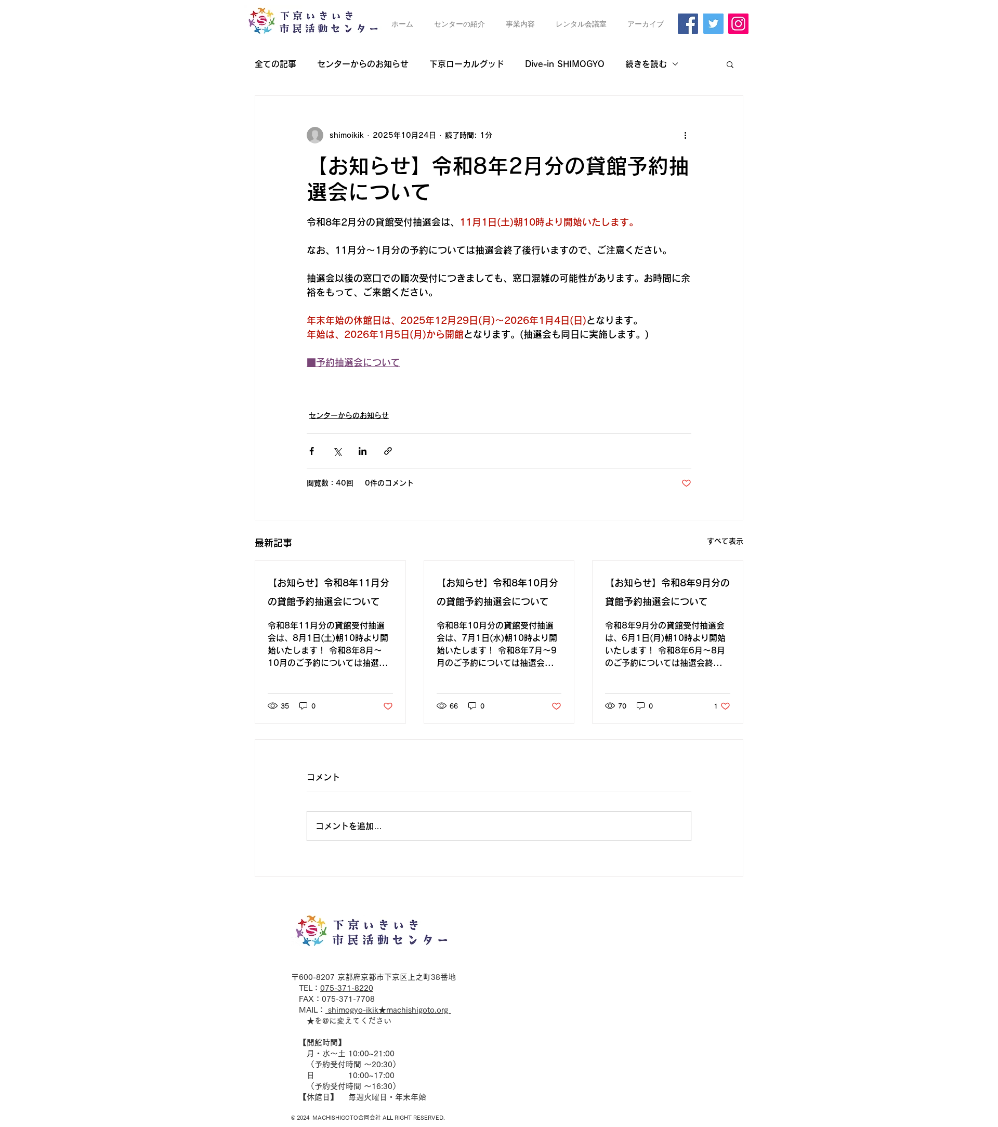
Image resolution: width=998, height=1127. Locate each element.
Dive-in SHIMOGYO (565, 64)
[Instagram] (738, 24)
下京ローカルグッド (466, 64)
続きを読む (646, 64)
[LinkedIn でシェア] (362, 451)
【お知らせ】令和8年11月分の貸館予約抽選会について (328, 592)
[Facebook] (688, 24)
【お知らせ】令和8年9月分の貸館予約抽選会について (667, 592)
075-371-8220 (346, 988)
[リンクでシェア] (388, 451)
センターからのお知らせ (363, 64)
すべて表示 (725, 541)
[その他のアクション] (685, 135)
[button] (730, 64)
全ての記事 (275, 64)
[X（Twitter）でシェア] (337, 451)
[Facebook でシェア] (312, 451)
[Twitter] (713, 24)
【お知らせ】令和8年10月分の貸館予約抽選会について (497, 592)
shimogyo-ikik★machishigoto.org (388, 1010)
